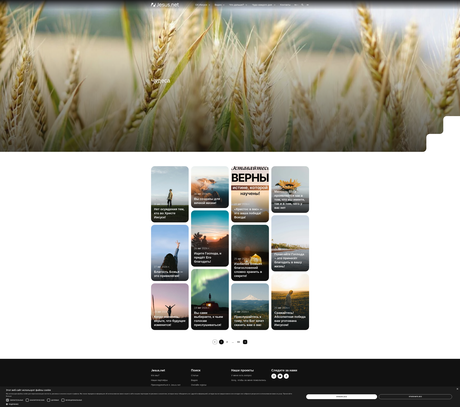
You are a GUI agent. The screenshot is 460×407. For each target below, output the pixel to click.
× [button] (457, 389)
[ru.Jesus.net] (165, 5)
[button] (151, 404)
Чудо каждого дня (262, 4)
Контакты (285, 4)
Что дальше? (236, 4)
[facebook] (286, 376)
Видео (218, 4)
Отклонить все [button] (415, 397)
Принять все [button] (341, 397)
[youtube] (280, 376)
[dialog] (230, 396)
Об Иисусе (201, 4)
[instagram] (273, 376)
